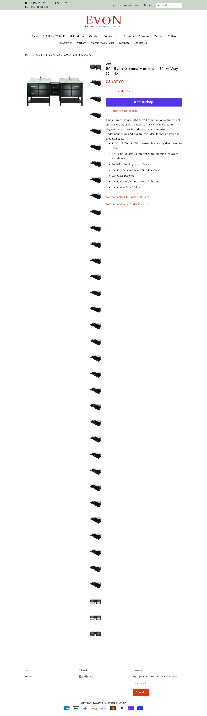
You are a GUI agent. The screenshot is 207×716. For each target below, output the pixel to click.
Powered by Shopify (116, 702)
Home (28, 55)
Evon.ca (102, 702)
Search (28, 676)
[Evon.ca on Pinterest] (86, 677)
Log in (113, 5)
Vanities (40, 55)
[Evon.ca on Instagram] (91, 677)
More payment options (125, 110)
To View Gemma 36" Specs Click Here (127, 196)
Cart (150, 5)
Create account (131, 5)
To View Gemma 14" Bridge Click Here (128, 204)
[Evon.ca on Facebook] (81, 677)
